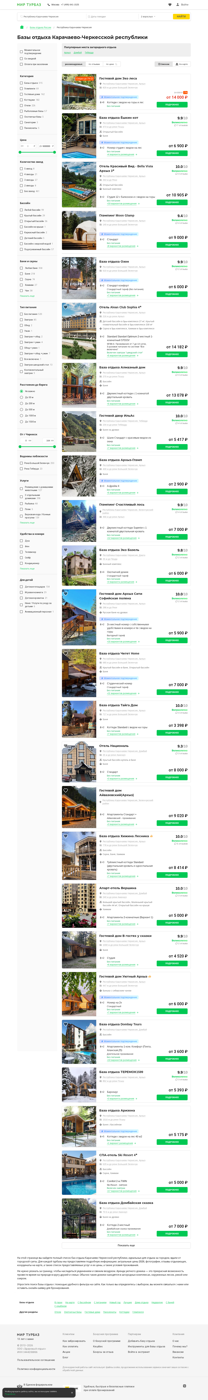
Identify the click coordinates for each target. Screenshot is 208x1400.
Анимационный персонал (39, 611)
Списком (164, 64)
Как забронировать (74, 1341)
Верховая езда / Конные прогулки (38, 516)
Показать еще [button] (27, 296)
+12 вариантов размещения (122, 538)
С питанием (100, 1302)
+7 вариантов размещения (121, 295)
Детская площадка (37, 587)
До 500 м (30, 409)
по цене (110, 64)
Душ (27, 541)
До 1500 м (30, 421)
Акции (66, 1352)
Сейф (28, 557)
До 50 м (29, 397)
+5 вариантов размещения (121, 355)
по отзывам (94, 64)
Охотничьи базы (73, 1312)
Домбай (78, 52)
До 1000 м (30, 415)
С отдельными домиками (32, 496)
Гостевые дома (92, 1312)
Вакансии (178, 1352)
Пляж (29, 509)
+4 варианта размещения (120, 154)
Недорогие (157, 1302)
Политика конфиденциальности (36, 1369)
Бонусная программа (105, 1334)
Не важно (30, 391)
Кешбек (98, 1346)
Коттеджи (124, 1312)
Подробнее (172, 104)
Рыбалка (31, 503)
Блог (65, 1357)
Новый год (114, 1302)
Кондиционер (32, 563)
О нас (176, 1341)
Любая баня (33, 268)
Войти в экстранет (139, 1352)
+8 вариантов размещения (121, 246)
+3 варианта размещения (120, 582)
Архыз (67, 52)
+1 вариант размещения (120, 1143)
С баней (170, 1302)
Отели (58, 1312)
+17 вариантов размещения (122, 1191)
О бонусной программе (107, 1341)
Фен (27, 546)
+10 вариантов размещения (122, 1060)
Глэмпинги (138, 1312)
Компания (178, 1334)
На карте (183, 64)
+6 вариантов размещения (121, 964)
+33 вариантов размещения (122, 203)
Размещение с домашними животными (39, 488)
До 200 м (30, 403)
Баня (30, 274)
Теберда (89, 52)
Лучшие (127, 1302)
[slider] (19, 152)
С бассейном (84, 1302)
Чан (28, 290)
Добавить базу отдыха (141, 1341)
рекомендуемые (73, 64)
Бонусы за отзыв (103, 1352)
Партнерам (134, 1334)
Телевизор (30, 552)
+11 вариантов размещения (121, 693)
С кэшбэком (61, 1306)
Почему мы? (180, 1346)
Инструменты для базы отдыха (146, 1346)
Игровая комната (35, 592)
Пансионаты (109, 1312)
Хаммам (31, 285)
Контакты (178, 1357)
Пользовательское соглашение (36, 1360)
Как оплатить (70, 1346)
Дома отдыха (141, 1302)
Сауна (30, 279)
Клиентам (68, 1334)
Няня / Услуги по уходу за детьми (38, 605)
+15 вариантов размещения (122, 641)
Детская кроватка (36, 598)
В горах (58, 1302)
